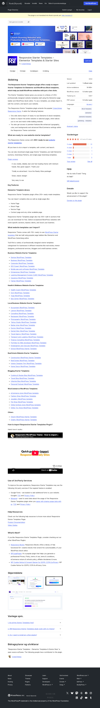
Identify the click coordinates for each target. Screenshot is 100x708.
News (9, 678)
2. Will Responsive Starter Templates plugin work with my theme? (31, 629)
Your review (71, 161)
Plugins (27, 682)
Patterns (28, 685)
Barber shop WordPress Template (23, 325)
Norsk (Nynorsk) (31, 695)
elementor (88, 113)
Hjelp (90, 71)
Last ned (88, 61)
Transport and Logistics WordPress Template (27, 337)
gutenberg (81, 120)
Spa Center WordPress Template (22, 299)
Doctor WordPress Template (21, 328)
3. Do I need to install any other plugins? (22, 635)
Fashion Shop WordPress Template (23, 396)
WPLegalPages (16, 554)
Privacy (10, 685)
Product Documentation (16, 522)
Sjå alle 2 (89, 104)
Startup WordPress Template (21, 257)
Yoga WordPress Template (20, 296)
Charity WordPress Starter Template (24, 420)
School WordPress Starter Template (24, 349)
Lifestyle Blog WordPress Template (23, 381)
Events (62, 678)
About (10, 675)
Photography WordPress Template (23, 319)
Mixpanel (14, 498)
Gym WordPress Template (20, 293)
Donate (63, 682)
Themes (27, 678)
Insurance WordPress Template (22, 278)
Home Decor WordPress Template (23, 366)
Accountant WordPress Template (22, 308)
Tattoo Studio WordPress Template (23, 322)
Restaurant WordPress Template (22, 316)
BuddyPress (81, 685)
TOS (19, 496)
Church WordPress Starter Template (24, 417)
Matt (79, 678)
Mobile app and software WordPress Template (27, 269)
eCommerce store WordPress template (25, 393)
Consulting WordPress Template (22, 313)
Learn (44, 675)
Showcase (28, 675)
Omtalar (22, 71)
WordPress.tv (47, 685)
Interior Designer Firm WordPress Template (26, 363)
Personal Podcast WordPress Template (25, 384)
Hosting (10, 682)
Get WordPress (90, 3)
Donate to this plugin (74, 201)
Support (45, 678)
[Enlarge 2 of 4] (41, 579)
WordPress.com (83, 675)
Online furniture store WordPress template (26, 405)
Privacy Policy (29, 496)
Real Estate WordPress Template (22, 361)
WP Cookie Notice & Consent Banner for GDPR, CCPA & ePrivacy (34, 562)
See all (90, 161)
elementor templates (85, 116)
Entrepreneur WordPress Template (23, 272)
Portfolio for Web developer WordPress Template (28, 343)
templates (88, 120)
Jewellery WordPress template (22, 399)
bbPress (80, 682)
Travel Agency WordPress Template (23, 334)
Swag (62, 685)
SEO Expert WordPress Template (23, 266)
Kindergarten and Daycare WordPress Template (28, 346)
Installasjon (34, 71)
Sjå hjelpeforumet (73, 181)
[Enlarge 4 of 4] (60, 593)
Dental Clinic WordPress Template (23, 331)
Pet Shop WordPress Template (22, 402)
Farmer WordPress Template (21, 281)
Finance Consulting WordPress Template (25, 340)
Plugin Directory (13, 10)
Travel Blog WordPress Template (22, 378)
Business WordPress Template (21, 260)
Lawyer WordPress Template (21, 311)
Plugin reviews (13, 159)
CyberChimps (26, 64)
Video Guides (12, 525)
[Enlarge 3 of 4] (60, 579)
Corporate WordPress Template (22, 263)
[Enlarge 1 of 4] (22, 579)
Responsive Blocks (17, 545)
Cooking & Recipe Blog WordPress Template (27, 375)
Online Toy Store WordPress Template (24, 408)
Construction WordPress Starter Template (26, 358)
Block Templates (86, 109)
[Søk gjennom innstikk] (28, 22)
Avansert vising (72, 126)
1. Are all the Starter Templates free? (21, 623)
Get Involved (64, 675)
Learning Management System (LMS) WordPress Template (32, 275)
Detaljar (12, 71)
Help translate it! (67, 15)
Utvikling (46, 71)
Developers (46, 682)
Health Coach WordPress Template (23, 290)
